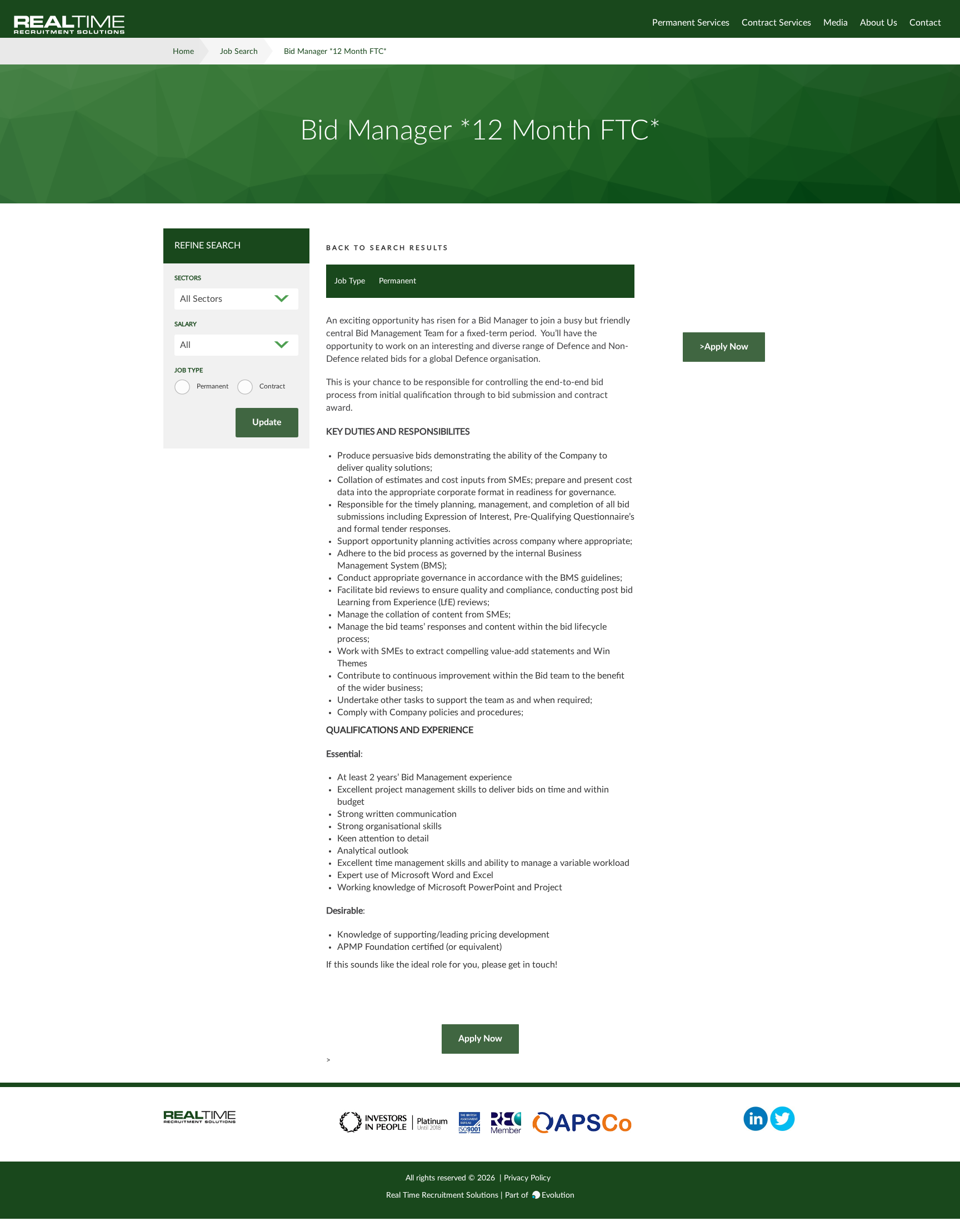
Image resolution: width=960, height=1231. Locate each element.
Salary (185, 324)
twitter (782, 1119)
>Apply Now (723, 346)
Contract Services (776, 22)
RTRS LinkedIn (755, 1119)
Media (835, 22)
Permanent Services (690, 22)
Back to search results (387, 248)
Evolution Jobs (69, 25)
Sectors (187, 278)
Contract (272, 386)
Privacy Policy (527, 1178)
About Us (878, 22)
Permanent (212, 386)
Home (183, 52)
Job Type (188, 370)
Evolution (558, 1195)
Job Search (239, 52)
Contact (925, 22)
